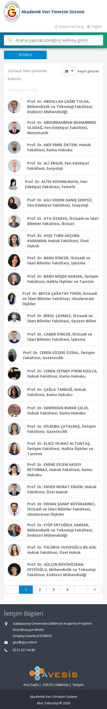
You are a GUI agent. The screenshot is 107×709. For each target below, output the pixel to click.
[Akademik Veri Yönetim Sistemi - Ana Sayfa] (12, 11)
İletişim (78, 685)
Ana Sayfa (30, 685)
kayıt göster (88, 71)
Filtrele (25, 54)
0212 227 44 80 (24, 650)
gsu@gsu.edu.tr (25, 642)
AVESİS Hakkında (56, 685)
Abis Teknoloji (47, 703)
